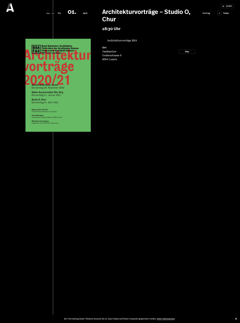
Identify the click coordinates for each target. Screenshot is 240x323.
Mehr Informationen (166, 319)
